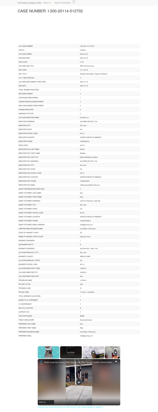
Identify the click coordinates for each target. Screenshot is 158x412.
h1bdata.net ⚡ (47, 3)
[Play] (93, 352)
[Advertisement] (79, 29)
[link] (41, 362)
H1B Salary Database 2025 (29, 2)
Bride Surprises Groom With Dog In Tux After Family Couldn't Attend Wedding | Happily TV (78, 362)
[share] (116, 361)
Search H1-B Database (63, 3)
